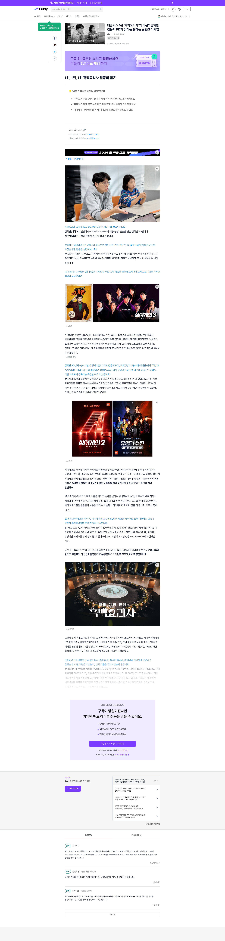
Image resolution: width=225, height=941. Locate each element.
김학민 (116, 34)
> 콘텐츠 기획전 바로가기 (75, 159)
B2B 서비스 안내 (122, 754)
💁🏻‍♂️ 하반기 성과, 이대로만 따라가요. (173, 16)
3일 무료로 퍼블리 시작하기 (112, 743)
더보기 (112, 915)
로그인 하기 (122, 750)
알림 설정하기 (74, 789)
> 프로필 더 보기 (93, 134)
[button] (49, 27)
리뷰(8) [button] (88, 835)
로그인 (187, 9)
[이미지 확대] (157, 152)
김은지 (122, 34)
